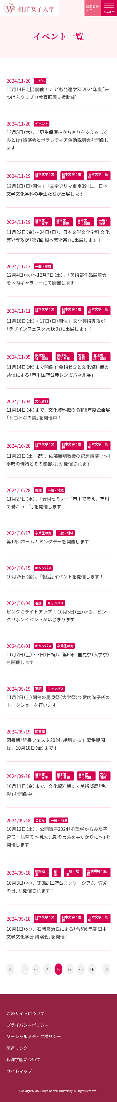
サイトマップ (19, 1071)
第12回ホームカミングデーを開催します (47, 541)
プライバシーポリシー (27, 1025)
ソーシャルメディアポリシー (33, 1036)
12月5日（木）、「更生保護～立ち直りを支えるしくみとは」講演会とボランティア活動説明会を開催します (57, 140)
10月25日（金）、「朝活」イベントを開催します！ (55, 576)
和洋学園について (23, 1059)
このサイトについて (25, 1013)
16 (92, 969)
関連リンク (17, 1048)
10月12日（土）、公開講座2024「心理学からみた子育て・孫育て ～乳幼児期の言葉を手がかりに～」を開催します (58, 837)
